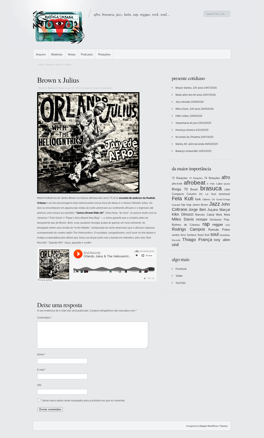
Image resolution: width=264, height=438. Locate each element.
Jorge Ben (197, 210)
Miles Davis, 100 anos (188, 108)
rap (206, 224)
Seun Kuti (203, 234)
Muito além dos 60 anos (189, 94)
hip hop (186, 204)
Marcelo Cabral (204, 214)
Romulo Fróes (219, 229)
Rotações (104, 54)
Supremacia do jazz (187, 123)
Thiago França (197, 239)
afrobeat (194, 182)
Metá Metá (223, 214)
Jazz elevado (183, 101)
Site (39, 385)
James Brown (200, 204)
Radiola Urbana (56, 88)
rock (227, 225)
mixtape (201, 219)
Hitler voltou (182, 116)
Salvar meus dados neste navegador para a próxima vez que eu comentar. (83, 400)
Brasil (194, 189)
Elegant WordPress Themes (213, 426)
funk (198, 199)
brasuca (211, 188)
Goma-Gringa (223, 199)
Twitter (179, 275)
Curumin (192, 194)
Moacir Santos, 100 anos (189, 87)
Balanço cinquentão (187, 151)
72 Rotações (180, 178)
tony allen (222, 240)
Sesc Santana (188, 235)
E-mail (41, 369)
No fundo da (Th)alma (188, 137)
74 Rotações (212, 178)
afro (226, 177)
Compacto (178, 194)
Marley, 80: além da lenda (190, 144)
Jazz (214, 204)
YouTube (181, 283)
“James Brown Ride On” (89, 212)
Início (41, 64)
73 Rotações (196, 178)
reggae (217, 225)
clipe (227, 189)
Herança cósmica (185, 130)
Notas (71, 54)
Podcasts (87, 54)
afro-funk (177, 183)
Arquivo (41, 54)
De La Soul (207, 194)
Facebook (181, 268)
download (224, 194)
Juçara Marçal (218, 210)
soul (214, 234)
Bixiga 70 (180, 189)
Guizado (176, 205)
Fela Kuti (182, 198)
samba (175, 235)
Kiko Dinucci (182, 214)
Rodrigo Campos (188, 229)
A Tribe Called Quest (218, 184)
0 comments (106, 88)
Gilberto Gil (208, 199)
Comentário (44, 317)
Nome (41, 354)
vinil (175, 244)
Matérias (56, 54)
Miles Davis (183, 219)
